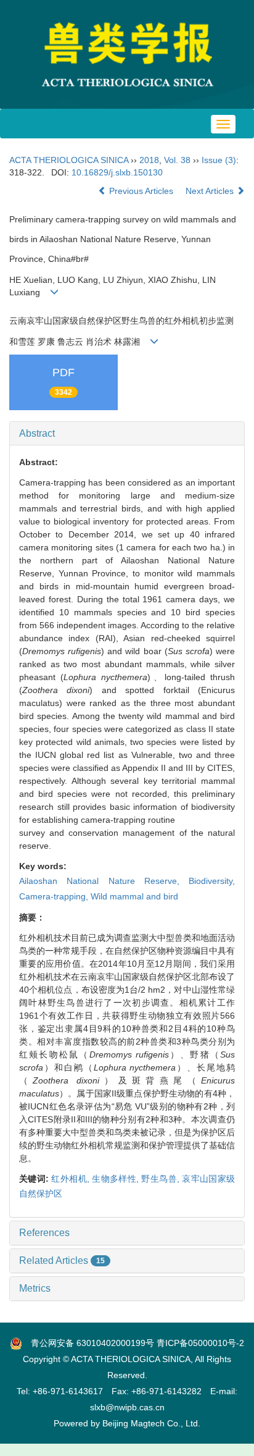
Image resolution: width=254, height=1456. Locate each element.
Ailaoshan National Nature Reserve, (104, 881)
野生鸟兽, (161, 1179)
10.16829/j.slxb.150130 (117, 172)
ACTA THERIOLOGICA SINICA (68, 160)
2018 (149, 160)
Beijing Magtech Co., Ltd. (151, 1423)
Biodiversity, (212, 881)
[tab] (127, 433)
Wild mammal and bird (134, 896)
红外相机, (71, 1179)
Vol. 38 (177, 160)
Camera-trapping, (55, 896)
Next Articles (211, 191)
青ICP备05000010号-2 (200, 1343)
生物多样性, (116, 1179)
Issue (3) (219, 160)
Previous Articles (141, 191)
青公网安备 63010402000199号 (88, 1343)
